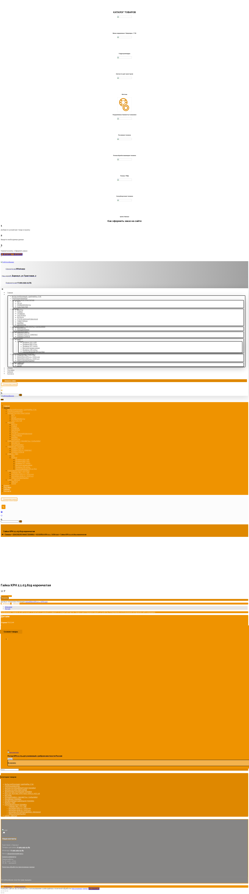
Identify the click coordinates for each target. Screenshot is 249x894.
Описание (8, 607)
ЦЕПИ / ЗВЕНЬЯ (11, 816)
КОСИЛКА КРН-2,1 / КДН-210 (36, 602)
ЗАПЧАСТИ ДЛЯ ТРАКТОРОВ (16, 790)
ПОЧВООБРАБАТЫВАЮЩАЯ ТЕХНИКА (19, 801)
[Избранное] (1, 387)
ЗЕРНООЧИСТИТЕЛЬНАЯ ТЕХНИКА (18, 792)
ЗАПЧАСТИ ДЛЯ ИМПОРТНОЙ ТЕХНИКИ (20, 788)
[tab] (126, 607)
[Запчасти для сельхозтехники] (7, 262)
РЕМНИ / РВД (10, 803)
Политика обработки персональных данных (18, 867)
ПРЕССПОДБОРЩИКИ (17, 814)
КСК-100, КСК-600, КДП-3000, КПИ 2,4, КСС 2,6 (22, 794)
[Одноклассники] (2, 832)
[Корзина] (2, 390)
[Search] (20, 395)
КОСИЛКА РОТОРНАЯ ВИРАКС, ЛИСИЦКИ (25, 812)
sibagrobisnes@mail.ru (15, 854)
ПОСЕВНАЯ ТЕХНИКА (13, 799)
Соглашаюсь (94, 889)
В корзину (5, 598)
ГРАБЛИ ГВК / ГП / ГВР (17, 806)
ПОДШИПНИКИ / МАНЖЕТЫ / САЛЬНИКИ (21, 797)
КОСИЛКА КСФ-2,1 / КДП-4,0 (20, 810)
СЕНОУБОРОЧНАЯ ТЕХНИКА (16, 805)
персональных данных (80, 889)
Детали (7, 609)
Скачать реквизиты (9, 857)
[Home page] (2, 534)
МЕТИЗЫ (8, 795)
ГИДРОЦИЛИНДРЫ (12, 786)
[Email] (4, 832)
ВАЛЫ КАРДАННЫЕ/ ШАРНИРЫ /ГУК (19, 784)
